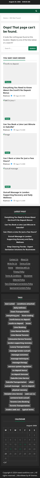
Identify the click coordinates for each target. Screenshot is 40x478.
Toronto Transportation (20, 405)
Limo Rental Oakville (20, 331)
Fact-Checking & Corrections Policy (19, 284)
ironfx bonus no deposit (20, 319)
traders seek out (13, 409)
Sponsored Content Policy (20, 288)
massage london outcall (19, 351)
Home (10, 267)
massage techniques (19, 358)
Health (7, 187)
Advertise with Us (23, 267)
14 (25, 444)
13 (20, 444)
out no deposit (28, 386)
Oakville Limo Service (20, 378)
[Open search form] (36, 11)
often (31, 382)
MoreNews (21, 475)
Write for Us (12, 263)
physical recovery (19, 390)
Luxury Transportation (19, 347)
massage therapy (19, 362)
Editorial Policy (19, 280)
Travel (7, 119)
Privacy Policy (18, 271)
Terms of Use (25, 263)
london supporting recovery (20, 343)
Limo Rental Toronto (19, 335)
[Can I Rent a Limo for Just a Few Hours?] (20, 144)
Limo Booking (20, 327)
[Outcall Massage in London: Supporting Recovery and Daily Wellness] (20, 178)
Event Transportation (20, 311)
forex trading (27, 315)
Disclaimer (28, 276)
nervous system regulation (19, 366)
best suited (10, 304)
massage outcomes (20, 355)
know (28, 323)
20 (20, 449)
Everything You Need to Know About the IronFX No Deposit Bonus (17, 90)
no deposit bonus (19, 370)
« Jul (4, 462)
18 (10, 449)
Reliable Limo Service (13, 394)
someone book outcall (19, 398)
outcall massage (12, 386)
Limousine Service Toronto (20, 339)
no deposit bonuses (20, 374)
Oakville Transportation (16, 382)
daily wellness (20, 308)
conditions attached (25, 304)
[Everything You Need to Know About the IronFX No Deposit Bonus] (20, 73)
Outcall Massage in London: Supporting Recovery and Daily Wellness (17, 195)
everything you (12, 315)
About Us (24, 259)
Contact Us (13, 259)
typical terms (28, 409)
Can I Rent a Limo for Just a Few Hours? (20, 232)
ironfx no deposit (16, 323)
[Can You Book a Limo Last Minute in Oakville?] (20, 110)
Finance (8, 82)
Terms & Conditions (13, 276)
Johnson (7, 96)
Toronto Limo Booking (19, 402)
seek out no (30, 394)
